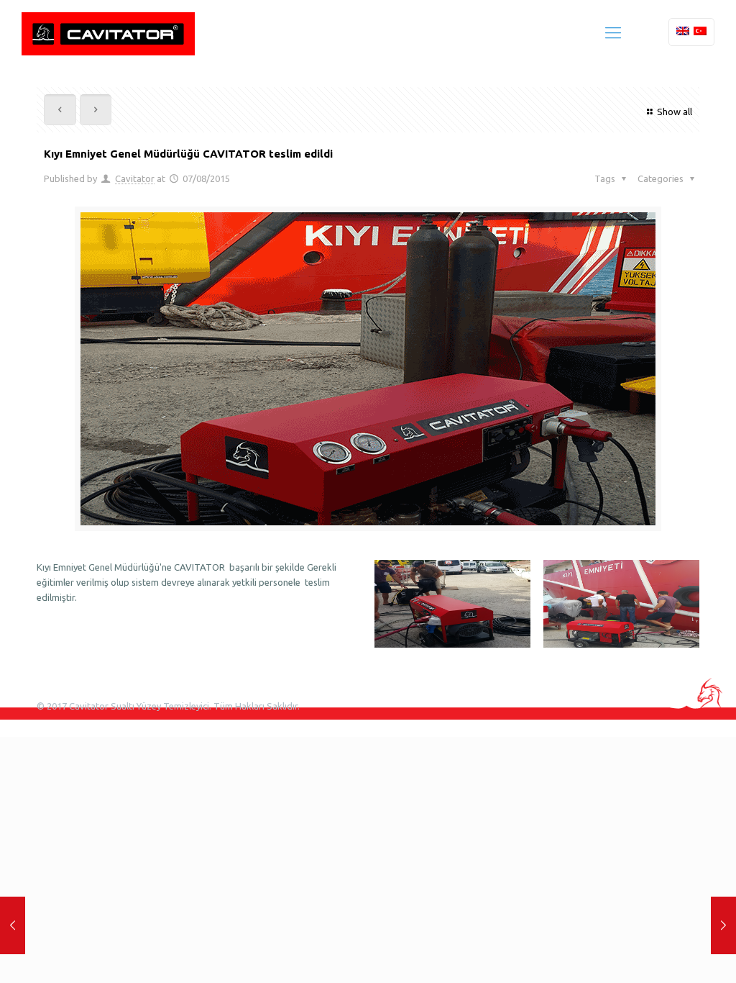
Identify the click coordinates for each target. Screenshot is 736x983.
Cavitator (135, 178)
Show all (674, 112)
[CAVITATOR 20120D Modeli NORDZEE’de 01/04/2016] (723, 925)
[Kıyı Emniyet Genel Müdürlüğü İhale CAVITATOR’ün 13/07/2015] (12, 925)
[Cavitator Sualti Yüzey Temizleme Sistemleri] (108, 32)
